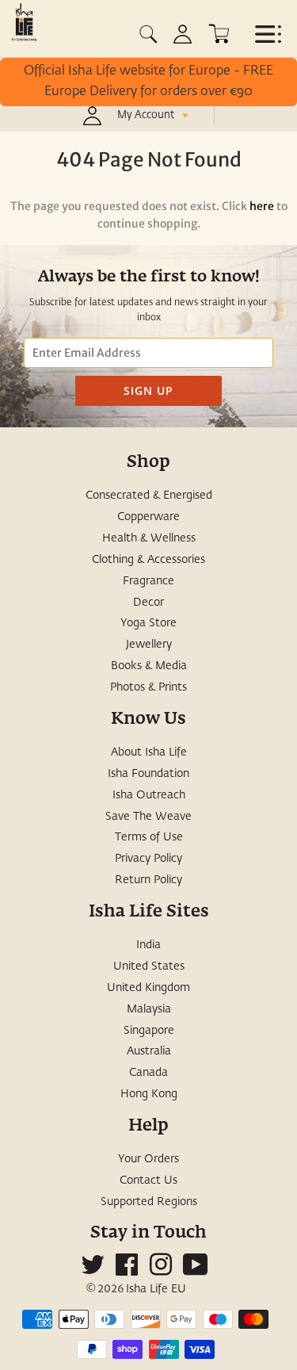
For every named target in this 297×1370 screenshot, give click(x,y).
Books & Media (149, 666)
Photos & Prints (148, 687)
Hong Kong (148, 1094)
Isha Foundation (148, 773)
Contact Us (148, 1180)
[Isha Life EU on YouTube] (195, 1270)
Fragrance (148, 581)
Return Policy (148, 880)
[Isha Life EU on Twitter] (93, 1270)
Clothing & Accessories (148, 559)
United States (149, 966)
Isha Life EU (156, 1289)
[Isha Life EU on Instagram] (161, 1270)
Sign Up (148, 390)
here (261, 206)
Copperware (148, 516)
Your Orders (148, 1159)
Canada (148, 1072)
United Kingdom (148, 987)
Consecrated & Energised (149, 495)
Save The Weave (148, 816)
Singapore (149, 1030)
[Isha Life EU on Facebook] (127, 1270)
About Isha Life (149, 752)
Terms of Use (149, 837)
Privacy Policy (148, 858)
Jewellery (149, 644)
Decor (148, 602)
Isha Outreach (148, 795)
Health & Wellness (149, 538)
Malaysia (149, 1009)
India (148, 945)
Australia (149, 1051)
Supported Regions (149, 1201)
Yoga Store (148, 623)
